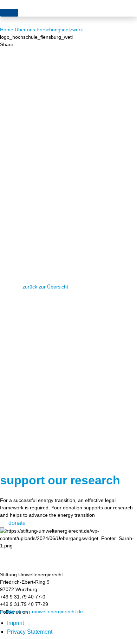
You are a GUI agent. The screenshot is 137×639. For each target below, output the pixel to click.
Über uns (25, 29)
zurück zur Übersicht (45, 287)
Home (6, 29)
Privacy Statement (29, 632)
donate (17, 523)
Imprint (15, 623)
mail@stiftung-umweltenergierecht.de (41, 611)
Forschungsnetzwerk (60, 29)
